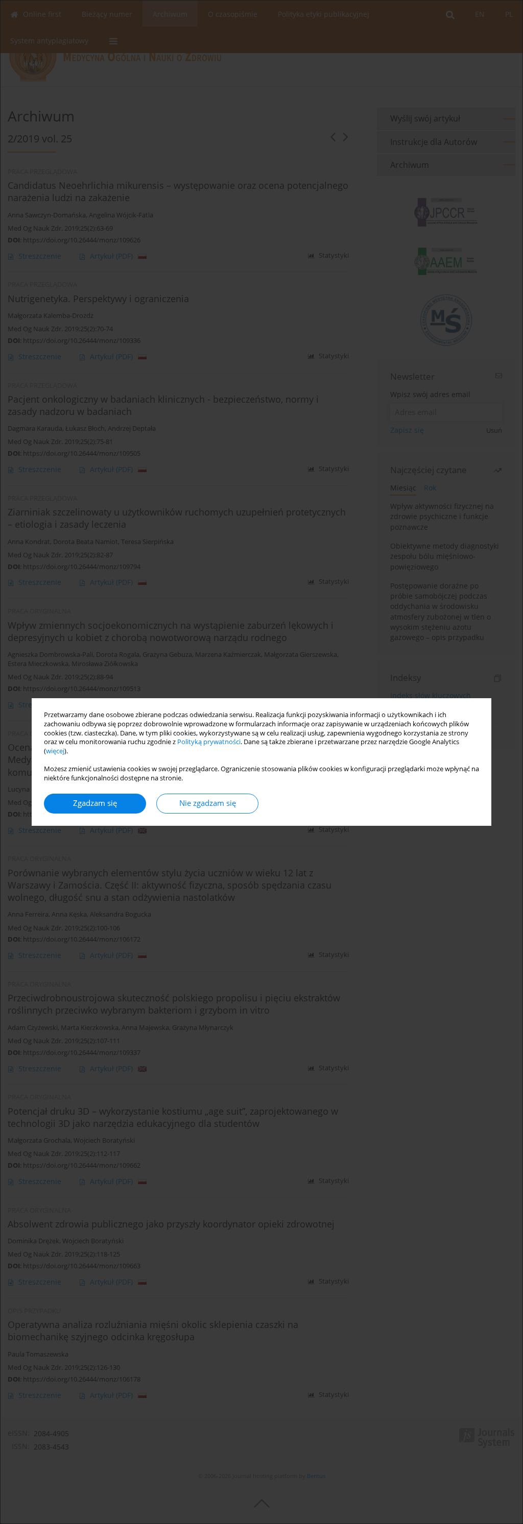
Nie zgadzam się (207, 803)
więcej (55, 751)
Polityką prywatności (209, 742)
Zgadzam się (95, 803)
